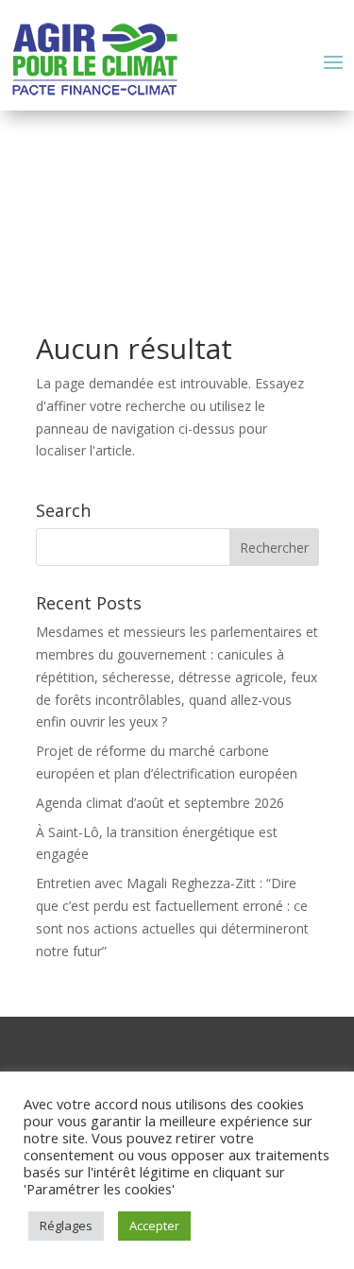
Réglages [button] (66, 1225)
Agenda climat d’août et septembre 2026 (160, 803)
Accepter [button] (154, 1225)
